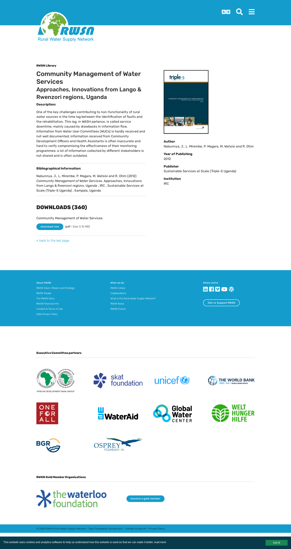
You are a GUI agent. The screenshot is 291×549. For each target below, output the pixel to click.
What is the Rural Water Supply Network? (133, 298)
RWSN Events (118, 308)
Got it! (276, 542)
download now (50, 226)
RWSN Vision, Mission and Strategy (55, 287)
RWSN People (43, 293)
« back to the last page (52, 240)
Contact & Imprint (135, 528)
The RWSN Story (45, 298)
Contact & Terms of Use (49, 308)
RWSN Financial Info (47, 303)
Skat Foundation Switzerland (105, 528)
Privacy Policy (157, 528)
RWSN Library (117, 287)
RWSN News (117, 303)
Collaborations (118, 293)
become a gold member (145, 498)
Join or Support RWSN (221, 302)
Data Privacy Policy (47, 314)
